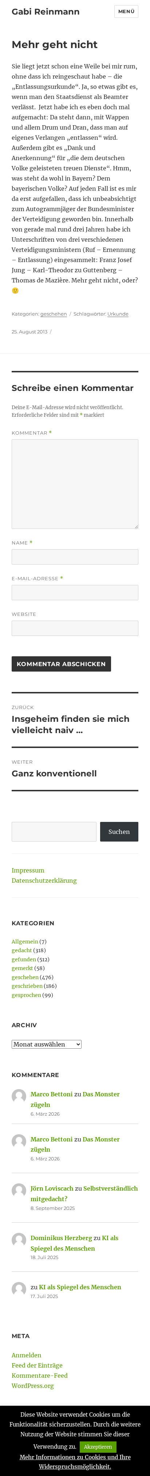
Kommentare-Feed (40, 1375)
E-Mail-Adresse (37, 578)
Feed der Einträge (37, 1365)
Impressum (28, 870)
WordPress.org (33, 1385)
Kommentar (32, 433)
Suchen (119, 831)
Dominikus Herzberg (61, 1238)
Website (24, 614)
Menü (126, 11)
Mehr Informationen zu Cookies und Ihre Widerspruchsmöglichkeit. (75, 1462)
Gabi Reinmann (46, 12)
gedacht (22, 950)
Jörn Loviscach (52, 1188)
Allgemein (25, 941)
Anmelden (27, 1355)
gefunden (24, 959)
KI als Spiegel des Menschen (80, 1287)
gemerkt (22, 968)
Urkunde (118, 314)
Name (22, 543)
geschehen (53, 314)
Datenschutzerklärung (44, 880)
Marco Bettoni (52, 1094)
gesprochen (26, 995)
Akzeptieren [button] (98, 1447)
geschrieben (27, 986)
